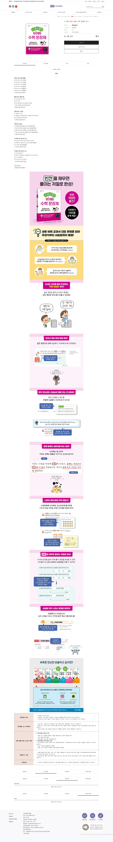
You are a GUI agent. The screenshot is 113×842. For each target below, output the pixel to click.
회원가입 (89, 1)
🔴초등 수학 (74, 16)
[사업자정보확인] (27, 829)
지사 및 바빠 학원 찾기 (81, 12)
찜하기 (81, 51)
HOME (13, 12)
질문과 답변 (88, 771)
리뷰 (67, 63)
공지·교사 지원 (61, 12)
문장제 (79, 16)
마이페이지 (94, 1)
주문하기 (99, 12)
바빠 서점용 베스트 (65, 16)
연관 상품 (46, 63)
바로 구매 (81, 42)
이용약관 (11, 821)
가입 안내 (45, 12)
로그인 (86, 1)
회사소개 (11, 814)
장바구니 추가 (81, 46)
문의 (88, 63)
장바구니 (98, 1)
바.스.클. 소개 (29, 12)
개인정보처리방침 (13, 819)
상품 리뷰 (67, 771)
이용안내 (11, 816)
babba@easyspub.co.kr (34, 823)
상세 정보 (25, 63)
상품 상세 (25, 771)
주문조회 (102, 1)
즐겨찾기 (10, 1)
